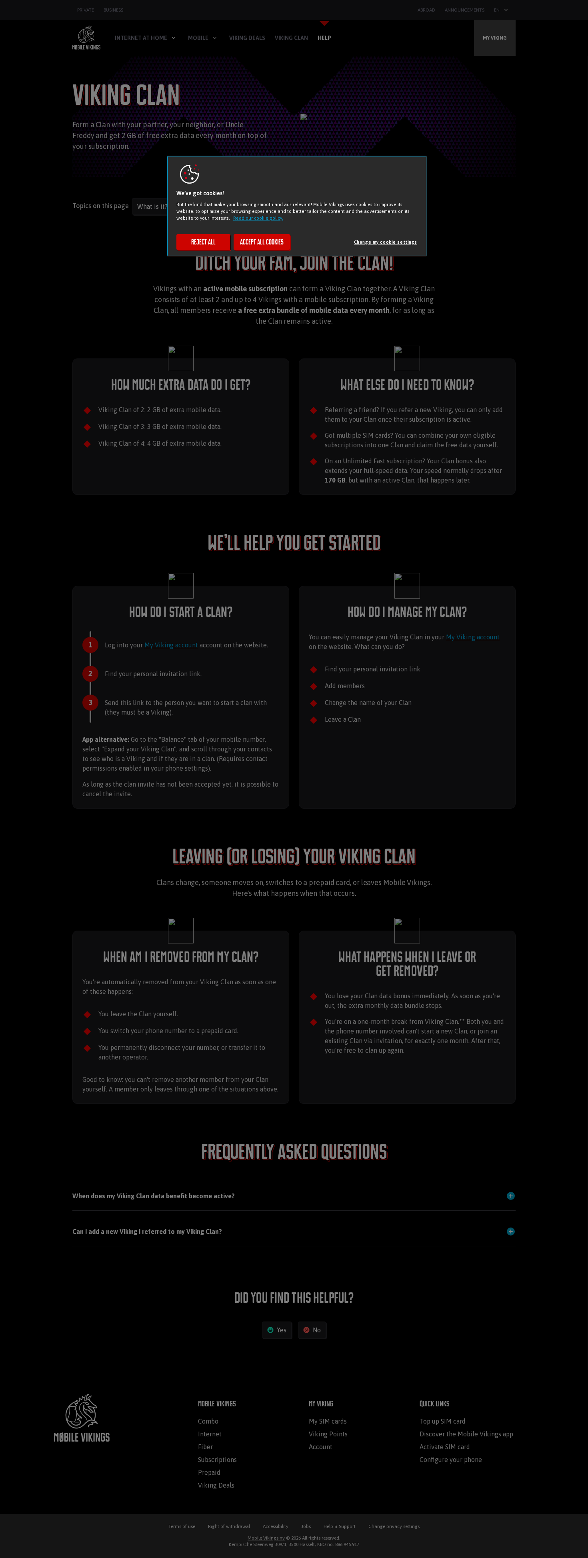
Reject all (203, 242)
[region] (297, 206)
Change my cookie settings (385, 241)
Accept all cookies (262, 242)
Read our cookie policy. (258, 217)
